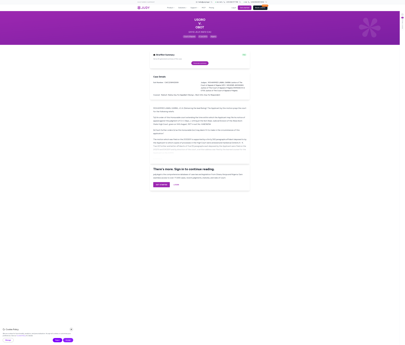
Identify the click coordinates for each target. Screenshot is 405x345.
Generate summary (199, 63)
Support (194, 8)
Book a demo (261, 7)
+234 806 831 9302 (257, 2)
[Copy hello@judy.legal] (211, 2)
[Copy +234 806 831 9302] (266, 2)
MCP (204, 8)
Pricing (211, 8)
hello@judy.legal (203, 2)
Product (170, 8)
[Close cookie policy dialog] (71, 329)
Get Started (161, 185)
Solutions (182, 8)
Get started (244, 8)
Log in (234, 8)
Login (176, 185)
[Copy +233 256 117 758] (240, 2)
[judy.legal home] (144, 7)
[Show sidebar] (402, 14)
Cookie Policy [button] (21, 336)
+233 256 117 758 (232, 2)
